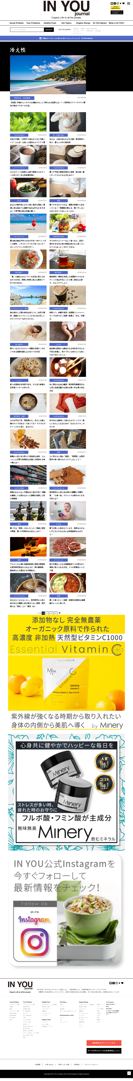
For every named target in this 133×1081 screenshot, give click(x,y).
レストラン (44, 1022)
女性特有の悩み (58, 236)
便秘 (24, 1037)
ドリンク (81, 1026)
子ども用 (81, 1019)
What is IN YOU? (110, 1004)
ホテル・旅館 (45, 1024)
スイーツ (81, 1024)
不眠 (24, 1017)
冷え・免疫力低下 (27, 1015)
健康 (58, 201)
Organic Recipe (83, 1002)
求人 (61, 1020)
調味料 (98, 1019)
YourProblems (19, 135)
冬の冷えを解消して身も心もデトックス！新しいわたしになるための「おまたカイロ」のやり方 (67, 423)
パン (98, 1006)
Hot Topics (63, 1002)
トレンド (62, 1006)
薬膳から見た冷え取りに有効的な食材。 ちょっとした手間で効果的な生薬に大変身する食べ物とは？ (28, 459)
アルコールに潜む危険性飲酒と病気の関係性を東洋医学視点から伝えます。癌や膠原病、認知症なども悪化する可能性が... (27, 567)
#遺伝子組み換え (92, 29)
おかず (98, 1022)
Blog (107, 1006)
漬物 (98, 1011)
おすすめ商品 (19, 488)
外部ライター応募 (63, 1064)
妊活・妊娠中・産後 (28, 1035)
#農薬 (83, 29)
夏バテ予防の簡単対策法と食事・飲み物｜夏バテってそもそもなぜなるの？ (67, 173)
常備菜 (98, 1004)
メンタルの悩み (27, 1019)
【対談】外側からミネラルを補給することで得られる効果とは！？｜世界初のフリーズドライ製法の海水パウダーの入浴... (47, 104)
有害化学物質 (13, 1015)
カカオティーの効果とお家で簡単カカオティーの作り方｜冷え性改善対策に (27, 173)
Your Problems (27, 1002)
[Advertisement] (104, 54)
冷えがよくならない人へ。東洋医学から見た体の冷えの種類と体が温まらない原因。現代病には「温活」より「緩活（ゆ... (27, 603)
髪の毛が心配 (26, 1028)
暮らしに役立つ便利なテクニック (68, 1011)
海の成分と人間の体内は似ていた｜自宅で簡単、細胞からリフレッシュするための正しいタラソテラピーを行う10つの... (27, 316)
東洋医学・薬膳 (19, 416)
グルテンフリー (46, 1009)
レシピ (19, 380)
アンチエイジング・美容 (19, 308)
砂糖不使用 (81, 1022)
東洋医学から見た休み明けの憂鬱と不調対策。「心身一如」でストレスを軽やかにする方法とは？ (67, 495)
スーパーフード (19, 168)
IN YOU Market (110, 1002)
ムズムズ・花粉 (27, 1022)
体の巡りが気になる (28, 1026)
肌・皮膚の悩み (58, 135)
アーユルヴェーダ (46, 1013)
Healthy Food (46, 1002)
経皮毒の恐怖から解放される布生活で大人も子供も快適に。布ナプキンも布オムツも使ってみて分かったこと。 (67, 352)
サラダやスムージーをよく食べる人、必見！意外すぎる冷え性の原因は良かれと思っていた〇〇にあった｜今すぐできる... (67, 244)
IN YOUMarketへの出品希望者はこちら (117, 12)
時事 (11, 1019)
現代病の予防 (26, 1006)
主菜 (98, 1017)
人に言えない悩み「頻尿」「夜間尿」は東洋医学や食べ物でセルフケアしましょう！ (67, 457)
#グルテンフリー (79, 31)
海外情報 (62, 1009)
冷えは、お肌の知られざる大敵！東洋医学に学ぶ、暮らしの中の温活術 (67, 140)
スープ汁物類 (100, 1008)
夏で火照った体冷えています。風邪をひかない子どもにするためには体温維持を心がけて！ (67, 531)
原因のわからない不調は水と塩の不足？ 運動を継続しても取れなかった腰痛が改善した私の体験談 (28, 495)
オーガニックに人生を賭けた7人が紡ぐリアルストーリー (112, 1012)
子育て (61, 1004)
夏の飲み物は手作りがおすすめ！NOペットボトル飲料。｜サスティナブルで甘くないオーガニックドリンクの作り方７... (28, 244)
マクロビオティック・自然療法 (49, 1004)
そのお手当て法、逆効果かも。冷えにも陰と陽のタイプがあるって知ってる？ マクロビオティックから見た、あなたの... (28, 423)
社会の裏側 (12, 1017)
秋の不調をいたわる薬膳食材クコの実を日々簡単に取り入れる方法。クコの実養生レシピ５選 (67, 567)
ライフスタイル (58, 488)
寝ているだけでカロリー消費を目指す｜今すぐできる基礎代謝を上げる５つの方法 (27, 350)
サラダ (98, 1015)
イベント (62, 1017)
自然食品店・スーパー (47, 1026)
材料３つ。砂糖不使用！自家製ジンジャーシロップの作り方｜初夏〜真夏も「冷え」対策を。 (67, 316)
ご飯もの (99, 1013)
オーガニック (19, 236)
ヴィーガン (44, 1015)
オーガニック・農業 (14, 1004)
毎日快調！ (19, 272)
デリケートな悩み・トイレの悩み (31, 1033)
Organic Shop (46, 1019)
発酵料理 (44, 1011)
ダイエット (25, 1013)
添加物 (11, 1006)
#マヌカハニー (78, 33)
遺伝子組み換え (13, 1013)
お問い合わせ (49, 1064)
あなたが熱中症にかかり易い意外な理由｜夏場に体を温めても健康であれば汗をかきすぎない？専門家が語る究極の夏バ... (27, 208)
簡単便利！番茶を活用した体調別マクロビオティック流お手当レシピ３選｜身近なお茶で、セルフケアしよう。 (67, 280)
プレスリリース (63, 1022)
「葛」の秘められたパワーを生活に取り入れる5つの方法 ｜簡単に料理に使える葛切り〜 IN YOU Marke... (27, 280)
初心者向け (19, 344)
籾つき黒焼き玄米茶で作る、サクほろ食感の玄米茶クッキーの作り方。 (27, 386)
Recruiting (109, 1008)
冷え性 (19, 201)
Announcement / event (67, 1015)
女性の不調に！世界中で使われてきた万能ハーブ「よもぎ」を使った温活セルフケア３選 (27, 140)
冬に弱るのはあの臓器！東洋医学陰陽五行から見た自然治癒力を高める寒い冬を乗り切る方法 (67, 387)
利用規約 (77, 1064)
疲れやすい (25, 1024)
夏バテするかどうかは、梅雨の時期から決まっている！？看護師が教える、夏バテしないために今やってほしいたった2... (67, 208)
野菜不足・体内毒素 (22, 98)
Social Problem (14, 1002)
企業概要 (37, 1064)
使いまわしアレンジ (84, 1017)
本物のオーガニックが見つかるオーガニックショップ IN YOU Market (68, 38)
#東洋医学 (90, 31)
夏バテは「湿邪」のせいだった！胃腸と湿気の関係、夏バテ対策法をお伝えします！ (27, 529)
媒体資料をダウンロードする (104, 1043)
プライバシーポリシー (91, 1064)
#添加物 (97, 31)
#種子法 (76, 29)
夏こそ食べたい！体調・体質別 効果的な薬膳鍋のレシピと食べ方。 (67, 601)
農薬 (11, 1009)
